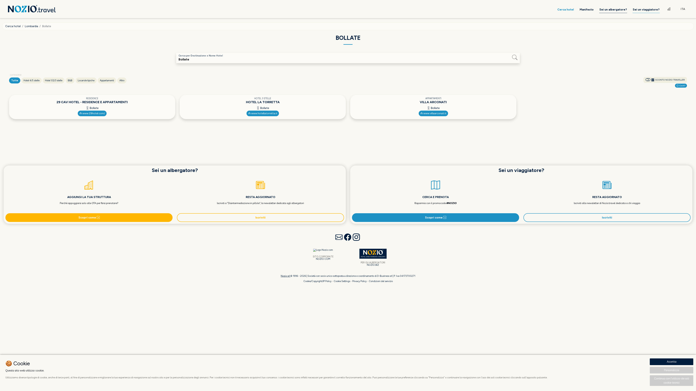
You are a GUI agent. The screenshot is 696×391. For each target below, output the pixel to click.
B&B (70, 80)
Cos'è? (682, 85)
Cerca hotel (13, 26)
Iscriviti (260, 217)
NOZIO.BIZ (373, 265)
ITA (683, 9)
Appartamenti (107, 80)
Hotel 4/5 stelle (32, 80)
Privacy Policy (359, 281)
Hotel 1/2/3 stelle (53, 80)
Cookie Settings (342, 281)
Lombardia (31, 26)
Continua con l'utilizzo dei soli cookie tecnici (671, 380)
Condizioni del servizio (381, 281)
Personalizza (671, 370)
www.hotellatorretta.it (264, 113)
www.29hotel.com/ (93, 113)
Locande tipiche (86, 80)
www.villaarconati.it (434, 113)
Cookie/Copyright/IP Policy (317, 281)
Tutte (14, 80)
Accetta (671, 361)
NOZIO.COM (323, 259)
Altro (121, 80)
